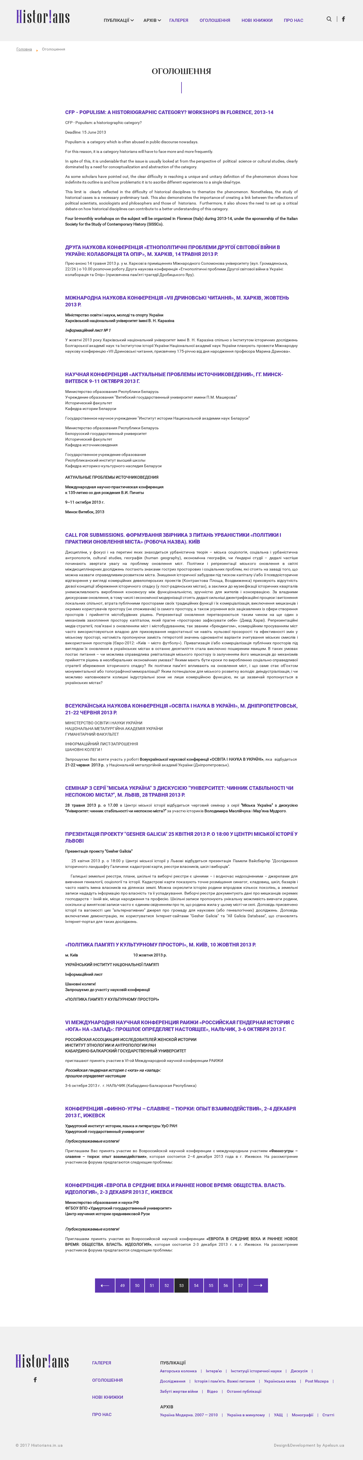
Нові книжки (257, 20)
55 (211, 1285)
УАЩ (278, 1415)
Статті (328, 1415)
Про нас (293, 20)
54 (196, 1285)
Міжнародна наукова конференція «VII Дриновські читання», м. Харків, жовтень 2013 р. (177, 301)
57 (240, 1285)
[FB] (344, 19)
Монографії (302, 1415)
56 (225, 1285)
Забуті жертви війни (179, 1391)
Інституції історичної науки (256, 1371)
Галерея (178, 20)
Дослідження (172, 1381)
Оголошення (215, 20)
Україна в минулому (246, 1415)
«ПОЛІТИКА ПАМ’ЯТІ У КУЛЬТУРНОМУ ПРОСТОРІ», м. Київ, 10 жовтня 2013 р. (160, 945)
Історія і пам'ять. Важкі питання (225, 1381)
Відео (212, 1391)
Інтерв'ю (214, 1371)
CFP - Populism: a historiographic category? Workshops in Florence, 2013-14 (169, 112)
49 (122, 1285)
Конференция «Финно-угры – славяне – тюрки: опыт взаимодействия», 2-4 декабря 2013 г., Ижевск (180, 1112)
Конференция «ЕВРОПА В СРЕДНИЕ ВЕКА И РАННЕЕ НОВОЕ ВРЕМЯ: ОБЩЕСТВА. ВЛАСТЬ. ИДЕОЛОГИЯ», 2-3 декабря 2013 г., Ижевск (175, 1188)
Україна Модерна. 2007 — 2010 (189, 1415)
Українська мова (280, 1381)
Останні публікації (244, 1391)
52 (166, 1285)
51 (152, 1285)
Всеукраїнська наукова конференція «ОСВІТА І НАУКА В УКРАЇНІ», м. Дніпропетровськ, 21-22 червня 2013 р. (181, 709)
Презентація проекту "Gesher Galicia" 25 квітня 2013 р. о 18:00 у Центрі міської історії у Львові (181, 837)
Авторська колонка (178, 1371)
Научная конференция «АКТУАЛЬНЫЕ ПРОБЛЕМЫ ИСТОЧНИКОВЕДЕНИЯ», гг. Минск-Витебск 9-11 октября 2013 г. (174, 377)
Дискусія (299, 1371)
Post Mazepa (317, 1381)
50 (137, 1285)
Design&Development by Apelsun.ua (309, 1445)
